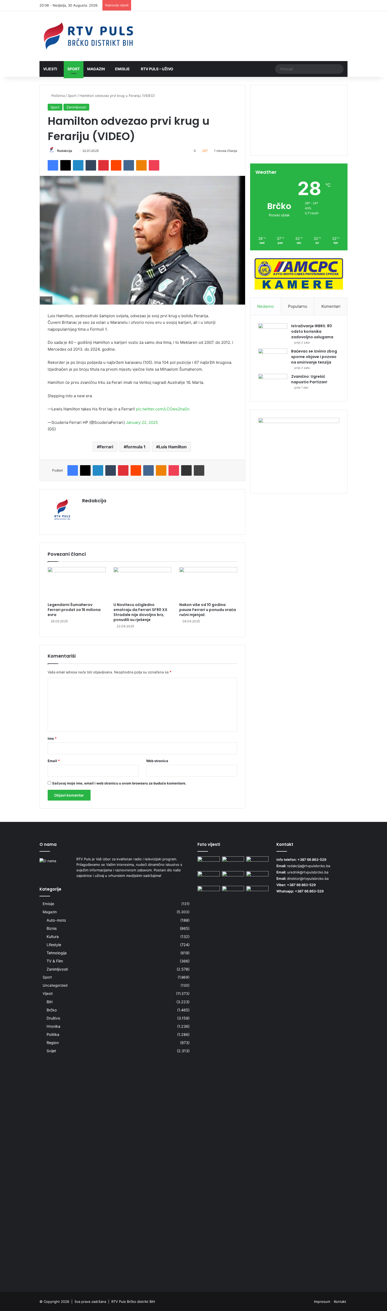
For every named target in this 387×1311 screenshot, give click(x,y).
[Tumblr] (91, 165)
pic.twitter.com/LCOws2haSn (163, 408)
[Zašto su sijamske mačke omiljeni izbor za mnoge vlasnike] (233, 877)
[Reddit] (116, 165)
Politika (53, 1034)
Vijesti (50, 69)
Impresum (322, 1301)
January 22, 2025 (142, 422)
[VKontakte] (128, 165)
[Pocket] (154, 165)
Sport (73, 69)
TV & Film (55, 961)
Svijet (51, 1051)
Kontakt (340, 1301)
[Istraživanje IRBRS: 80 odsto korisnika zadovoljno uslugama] (272, 333)
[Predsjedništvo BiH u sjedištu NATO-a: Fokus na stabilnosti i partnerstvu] (257, 1083)
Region (53, 1042)
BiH (50, 1002)
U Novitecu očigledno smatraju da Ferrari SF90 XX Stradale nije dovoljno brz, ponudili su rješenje (140, 612)
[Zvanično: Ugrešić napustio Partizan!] (272, 384)
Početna (57, 95)
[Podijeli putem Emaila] (186, 470)
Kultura (53, 936)
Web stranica (157, 761)
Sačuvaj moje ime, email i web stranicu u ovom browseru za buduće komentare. (119, 783)
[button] (299, 137)
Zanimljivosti (76, 107)
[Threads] (336, 5)
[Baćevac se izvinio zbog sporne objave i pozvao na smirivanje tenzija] (272, 358)
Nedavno (265, 306)
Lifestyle (54, 944)
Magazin (96, 69)
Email (54, 761)
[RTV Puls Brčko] (88, 36)
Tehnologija (57, 953)
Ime (52, 738)
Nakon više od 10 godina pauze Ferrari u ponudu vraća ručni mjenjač (207, 609)
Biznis (52, 928)
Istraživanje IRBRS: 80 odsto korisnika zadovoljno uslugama (312, 331)
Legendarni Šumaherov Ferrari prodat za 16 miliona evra (74, 609)
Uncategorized (55, 985)
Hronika (53, 1026)
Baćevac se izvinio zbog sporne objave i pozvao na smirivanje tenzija (314, 357)
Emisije (122, 69)
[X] (65, 165)
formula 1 (136, 446)
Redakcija (64, 151)
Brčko (52, 1010)
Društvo (53, 1018)
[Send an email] (74, 151)
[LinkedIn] (78, 165)
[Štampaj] (199, 470)
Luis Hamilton (173, 446)
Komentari (330, 306)
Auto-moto (56, 920)
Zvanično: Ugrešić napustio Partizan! (309, 379)
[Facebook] (53, 165)
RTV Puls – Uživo (156, 69)
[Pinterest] (103, 165)
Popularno (297, 306)
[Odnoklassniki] (141, 165)
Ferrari (106, 446)
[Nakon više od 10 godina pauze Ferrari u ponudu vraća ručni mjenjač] (208, 583)
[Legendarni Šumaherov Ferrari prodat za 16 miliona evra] (77, 583)
